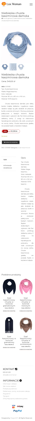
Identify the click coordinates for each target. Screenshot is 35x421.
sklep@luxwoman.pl (9, 375)
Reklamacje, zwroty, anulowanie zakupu (16, 391)
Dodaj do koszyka (11, 142)
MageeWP (14, 418)
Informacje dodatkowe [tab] (7, 167)
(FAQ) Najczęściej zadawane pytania (15, 399)
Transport (6, 396)
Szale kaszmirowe (19, 18)
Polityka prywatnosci (10, 389)
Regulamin (6, 394)
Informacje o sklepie (10, 384)
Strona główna (7, 18)
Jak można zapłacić (9, 386)
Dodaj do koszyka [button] (9, 311)
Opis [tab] (5, 159)
